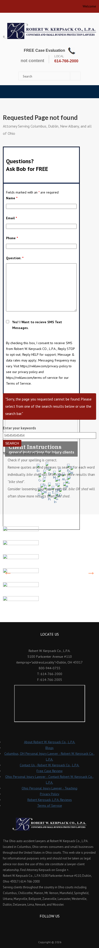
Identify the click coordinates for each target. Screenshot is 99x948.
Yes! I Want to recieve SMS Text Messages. (37, 325)
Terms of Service (49, 805)
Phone (12, 238)
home (5, 5)
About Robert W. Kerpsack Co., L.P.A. (49, 742)
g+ (56, 925)
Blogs (49, 748)
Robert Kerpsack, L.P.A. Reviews (49, 800)
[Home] (49, 31)
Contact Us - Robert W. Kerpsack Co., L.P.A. (49, 765)
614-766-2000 (66, 61)
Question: (14, 258)
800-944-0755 (49, 668)
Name (11, 198)
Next (91, 572)
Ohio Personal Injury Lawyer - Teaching (49, 788)
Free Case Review (49, 771)
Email (11, 218)
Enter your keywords (19, 428)
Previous (8, 572)
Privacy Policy (49, 794)
